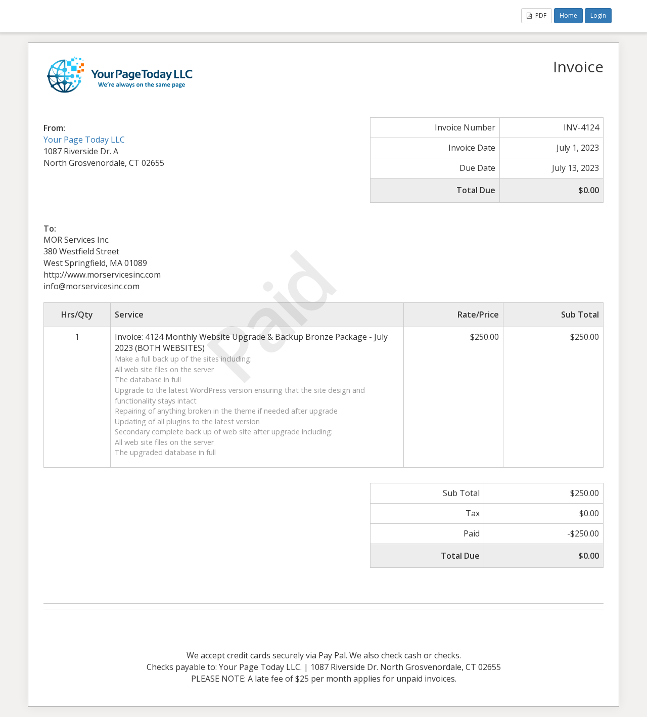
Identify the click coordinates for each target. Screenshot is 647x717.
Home (568, 15)
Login (598, 15)
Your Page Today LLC (84, 139)
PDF (540, 15)
